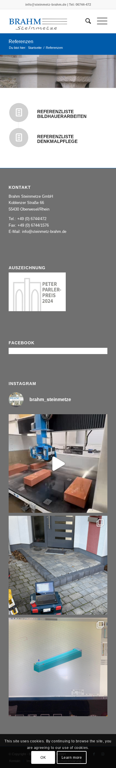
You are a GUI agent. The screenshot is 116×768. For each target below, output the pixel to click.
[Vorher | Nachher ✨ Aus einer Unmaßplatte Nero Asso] (58, 565)
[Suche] (85, 21)
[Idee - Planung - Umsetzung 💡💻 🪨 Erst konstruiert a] (58, 667)
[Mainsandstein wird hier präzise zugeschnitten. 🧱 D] (58, 463)
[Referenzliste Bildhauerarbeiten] (18, 112)
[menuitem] (85, 21)
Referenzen (21, 41)
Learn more (72, 757)
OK (43, 757)
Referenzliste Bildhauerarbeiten (62, 114)
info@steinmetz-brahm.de (44, 231)
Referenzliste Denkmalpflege (57, 139)
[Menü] (99, 21)
